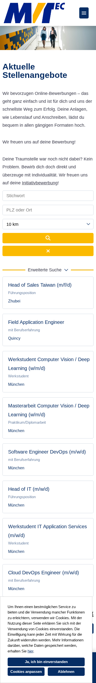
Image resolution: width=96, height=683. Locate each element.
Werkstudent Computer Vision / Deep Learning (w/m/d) (49, 364)
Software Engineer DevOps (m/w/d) (47, 452)
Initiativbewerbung (40, 182)
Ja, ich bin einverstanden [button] (46, 662)
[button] (48, 269)
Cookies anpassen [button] (26, 671)
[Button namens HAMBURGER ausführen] (84, 12)
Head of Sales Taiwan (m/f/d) (40, 285)
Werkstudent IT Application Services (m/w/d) (47, 531)
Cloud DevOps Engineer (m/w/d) (43, 572)
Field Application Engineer (36, 322)
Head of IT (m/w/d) (28, 489)
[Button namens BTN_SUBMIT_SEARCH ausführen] (48, 238)
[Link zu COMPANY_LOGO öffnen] (34, 13)
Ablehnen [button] (66, 671)
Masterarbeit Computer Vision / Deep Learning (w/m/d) (48, 410)
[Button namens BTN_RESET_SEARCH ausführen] (48, 251)
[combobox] (48, 224)
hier (30, 651)
